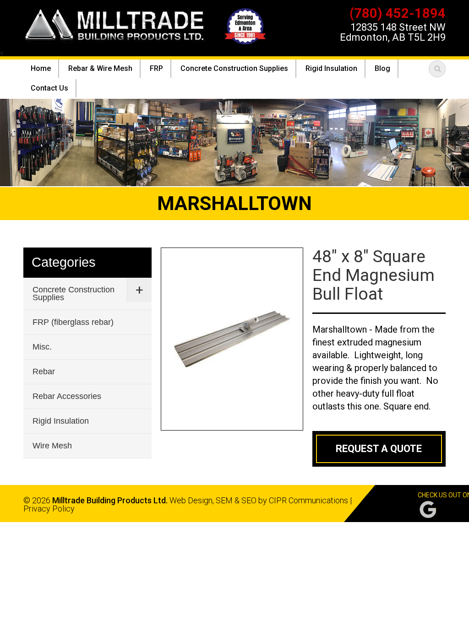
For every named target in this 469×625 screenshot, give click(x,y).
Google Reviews (428, 509)
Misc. (42, 346)
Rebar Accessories (67, 396)
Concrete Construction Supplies (74, 293)
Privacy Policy (49, 508)
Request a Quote (379, 448)
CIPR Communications (308, 500)
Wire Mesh (52, 445)
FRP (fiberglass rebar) (73, 322)
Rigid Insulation (61, 421)
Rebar (44, 371)
